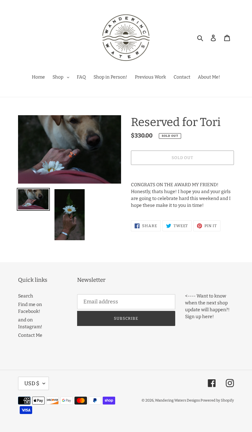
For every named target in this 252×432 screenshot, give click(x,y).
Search (25, 296)
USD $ (31, 383)
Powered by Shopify (217, 400)
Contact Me (30, 335)
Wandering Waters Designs (177, 400)
